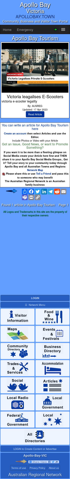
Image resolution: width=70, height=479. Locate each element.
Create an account (15, 133)
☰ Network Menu (35, 305)
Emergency (25, 29)
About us (54, 468)
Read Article (35, 114)
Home (7, 29)
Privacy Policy (37, 468)
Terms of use (18, 468)
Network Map (35, 170)
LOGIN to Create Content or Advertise (35, 449)
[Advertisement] (35, 256)
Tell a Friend (43, 173)
